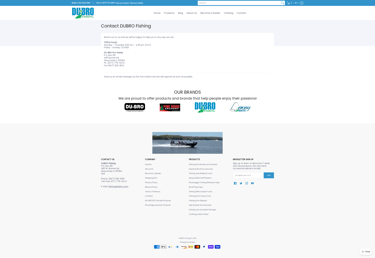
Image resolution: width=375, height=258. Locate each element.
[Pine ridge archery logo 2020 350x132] (170, 107)
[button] (292, 3)
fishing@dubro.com (118, 186)
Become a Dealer (136, 3)
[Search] (282, 3)
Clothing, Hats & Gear (198, 214)
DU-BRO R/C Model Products (158, 200)
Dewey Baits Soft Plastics (200, 178)
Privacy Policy (151, 182)
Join (269, 175)
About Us (149, 169)
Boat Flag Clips (196, 187)
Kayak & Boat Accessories (201, 169)
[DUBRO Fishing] (83, 13)
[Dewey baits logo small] (240, 107)
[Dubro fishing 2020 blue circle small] (205, 107)
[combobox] (239, 3)
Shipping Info (151, 178)
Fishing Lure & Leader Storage (202, 209)
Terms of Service (152, 191)
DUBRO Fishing (184, 238)
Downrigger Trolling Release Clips (204, 182)
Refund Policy (151, 187)
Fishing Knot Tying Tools (200, 196)
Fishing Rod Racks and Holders (203, 164)
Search (148, 164)
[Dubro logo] (135, 107)
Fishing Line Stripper (198, 200)
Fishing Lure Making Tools (200, 173)
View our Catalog (122, 3)
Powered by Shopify (187, 242)
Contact (149, 196)
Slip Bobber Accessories (200, 205)
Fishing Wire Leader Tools (200, 191)
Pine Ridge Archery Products (158, 205)
